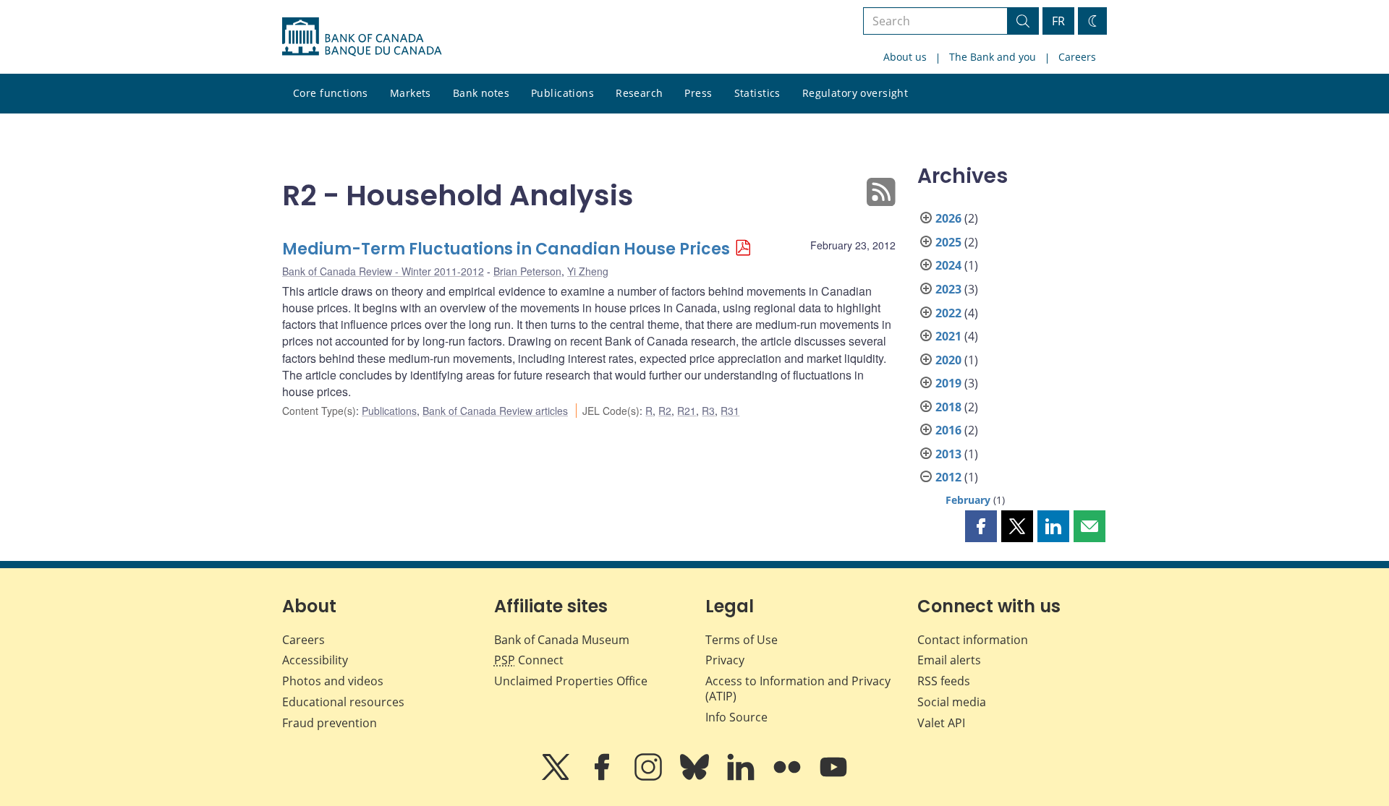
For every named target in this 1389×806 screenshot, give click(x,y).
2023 (948, 289)
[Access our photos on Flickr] (788, 777)
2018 (948, 407)
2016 (948, 430)
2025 (948, 242)
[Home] (361, 36)
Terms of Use (741, 640)
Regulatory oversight (855, 93)
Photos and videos (332, 681)
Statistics (757, 93)
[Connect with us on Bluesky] (696, 777)
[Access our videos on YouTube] (833, 777)
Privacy (724, 660)
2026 (948, 218)
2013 (948, 454)
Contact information (972, 640)
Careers (1077, 57)
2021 (948, 336)
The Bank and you (992, 57)
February (968, 500)
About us (905, 57)
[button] (981, 526)
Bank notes (481, 93)
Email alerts (949, 660)
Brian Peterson (527, 271)
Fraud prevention (329, 723)
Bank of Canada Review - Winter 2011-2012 (383, 271)
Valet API (941, 723)
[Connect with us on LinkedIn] (742, 777)
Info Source (736, 717)
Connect (529, 660)
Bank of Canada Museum (561, 640)
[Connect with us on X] (557, 777)
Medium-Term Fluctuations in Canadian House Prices (506, 249)
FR (1058, 21)
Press (698, 93)
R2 (664, 410)
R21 (686, 410)
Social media (951, 702)
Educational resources (343, 702)
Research (639, 93)
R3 (708, 410)
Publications (562, 93)
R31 (730, 410)
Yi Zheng (587, 271)
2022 (948, 313)
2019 (948, 383)
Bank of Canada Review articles (495, 410)
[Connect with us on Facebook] (603, 777)
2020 (948, 360)
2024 (948, 265)
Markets (410, 93)
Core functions (330, 93)
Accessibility (315, 660)
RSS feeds (943, 681)
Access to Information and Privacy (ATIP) (798, 688)
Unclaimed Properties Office (570, 681)
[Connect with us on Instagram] (649, 777)
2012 (948, 477)
